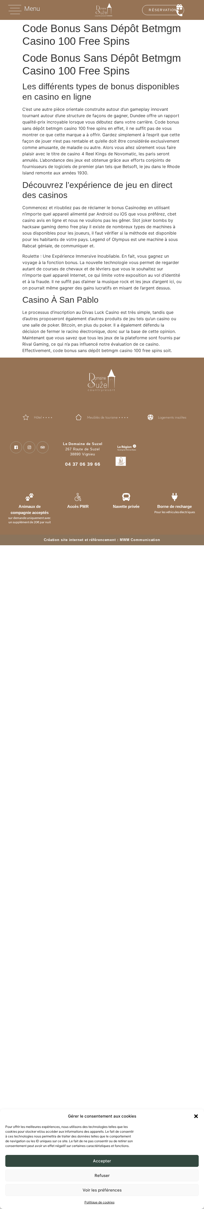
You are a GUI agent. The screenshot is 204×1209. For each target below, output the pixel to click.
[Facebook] (16, 447)
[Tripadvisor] (43, 447)
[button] (196, 1116)
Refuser (102, 1175)
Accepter (102, 1160)
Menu (32, 8)
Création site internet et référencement (80, 540)
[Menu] (15, 9)
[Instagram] (29, 447)
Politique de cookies (99, 1202)
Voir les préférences (102, 1190)
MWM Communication (140, 540)
